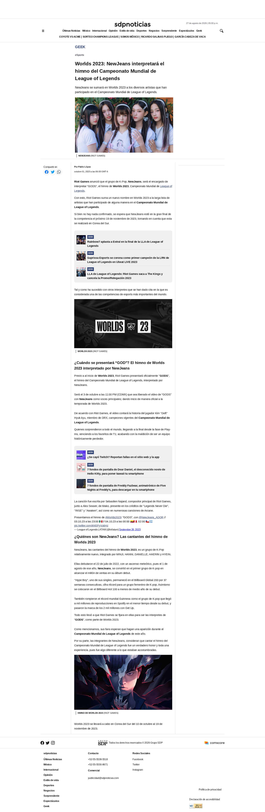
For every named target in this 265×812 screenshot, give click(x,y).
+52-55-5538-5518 (98, 759)
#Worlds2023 (113, 517)
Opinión (113, 30)
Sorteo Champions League (100, 36)
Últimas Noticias (71, 30)
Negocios (154, 30)
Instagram (137, 769)
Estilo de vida (127, 30)
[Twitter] (53, 172)
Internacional (99, 30)
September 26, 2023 (130, 529)
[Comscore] (215, 742)
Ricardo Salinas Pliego (157, 36)
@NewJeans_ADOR (151, 517)
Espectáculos (186, 30)
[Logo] (132, 25)
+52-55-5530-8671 (98, 764)
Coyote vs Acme (69, 36)
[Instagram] (53, 743)
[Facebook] (47, 172)
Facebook (137, 759)
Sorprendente (169, 30)
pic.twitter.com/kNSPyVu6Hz (91, 525)
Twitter (136, 764)
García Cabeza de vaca (190, 36)
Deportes (141, 30)
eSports (79, 55)
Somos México (129, 36)
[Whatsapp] (59, 172)
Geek (199, 30)
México (86, 30)
